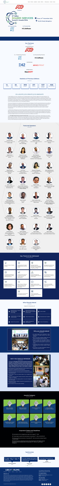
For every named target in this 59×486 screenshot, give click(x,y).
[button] (26, 465)
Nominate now (9, 425)
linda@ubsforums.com (44, 479)
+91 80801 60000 (44, 480)
